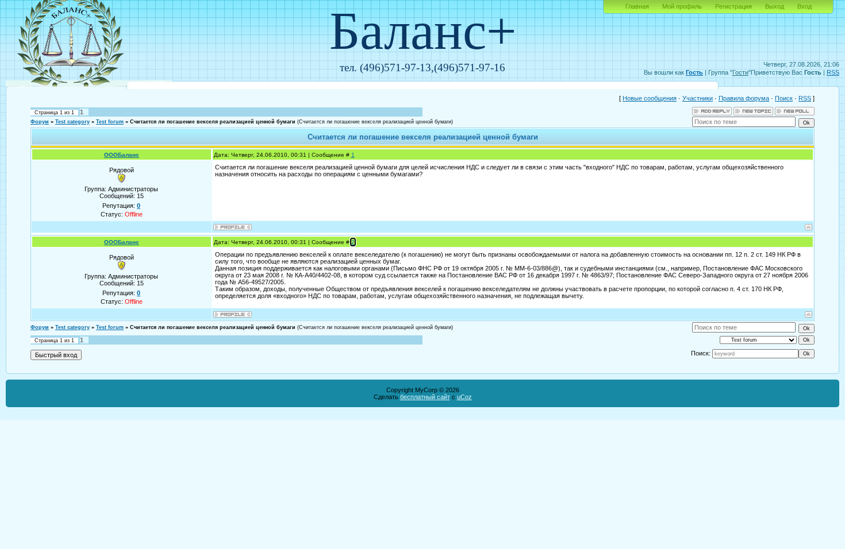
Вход (804, 6)
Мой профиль (682, 6)
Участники (697, 98)
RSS (833, 72)
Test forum (110, 122)
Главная (637, 6)
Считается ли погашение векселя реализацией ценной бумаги (212, 122)
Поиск (784, 98)
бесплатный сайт (425, 396)
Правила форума (744, 98)
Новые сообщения (650, 98)
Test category (72, 122)
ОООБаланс (121, 155)
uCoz (464, 396)
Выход (774, 6)
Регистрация (733, 6)
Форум (39, 122)
